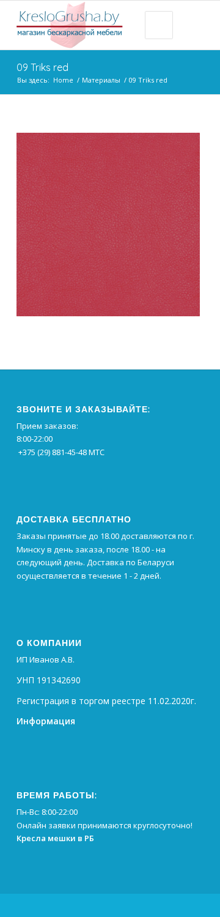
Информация (45, 721)
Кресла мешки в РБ (55, 838)
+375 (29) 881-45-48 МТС (61, 452)
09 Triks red (42, 67)
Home (63, 79)
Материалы (101, 79)
